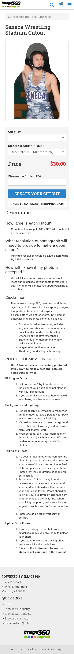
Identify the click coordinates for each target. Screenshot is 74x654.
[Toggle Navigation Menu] (69, 4)
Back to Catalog (24, 204)
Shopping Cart (53, 204)
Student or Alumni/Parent (26, 146)
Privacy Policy (28, 649)
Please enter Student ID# (24, 176)
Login (60, 649)
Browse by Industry (17, 609)
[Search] (51, 4)
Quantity (14, 132)
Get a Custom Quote (17, 623)
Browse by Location (17, 618)
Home (9, 604)
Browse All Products (18, 613)
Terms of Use (47, 649)
